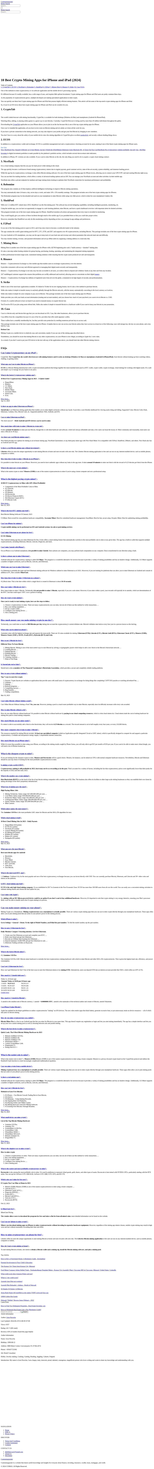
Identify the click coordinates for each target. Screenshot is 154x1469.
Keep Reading (6, 708)
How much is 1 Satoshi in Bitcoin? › (13, 998)
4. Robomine (29, 87)
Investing (4, 153)
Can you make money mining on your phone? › (21, 908)
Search (7, 4)
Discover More (6, 973)
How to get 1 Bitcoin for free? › (12, 640)
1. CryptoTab (5, 87)
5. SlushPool (38, 87)
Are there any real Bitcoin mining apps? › (15, 437)
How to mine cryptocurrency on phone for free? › (22, 1235)
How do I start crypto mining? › (12, 598)
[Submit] (24, 1312)
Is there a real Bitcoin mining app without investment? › (20, 448)
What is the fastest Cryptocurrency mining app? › (18, 375)
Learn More (5, 585)
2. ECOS (13, 87)
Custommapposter (7, 2)
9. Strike (71, 87)
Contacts (8, 1445)
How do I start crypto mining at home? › (15, 1246)
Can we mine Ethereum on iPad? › (13, 417)
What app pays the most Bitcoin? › (13, 849)
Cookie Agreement (11, 1443)
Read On (4, 362)
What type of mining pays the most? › (14, 787)
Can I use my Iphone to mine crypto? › (14, 1222)
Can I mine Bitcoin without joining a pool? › (16, 701)
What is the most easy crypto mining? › (14, 468)
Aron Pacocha (11, 1317)
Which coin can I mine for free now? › (14, 1179)
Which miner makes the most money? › (14, 809)
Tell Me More (6, 435)
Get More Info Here (8, 530)
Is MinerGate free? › (8, 1209)
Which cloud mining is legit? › (11, 818)
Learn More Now (7, 628)
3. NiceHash (21, 87)
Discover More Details (9, 373)
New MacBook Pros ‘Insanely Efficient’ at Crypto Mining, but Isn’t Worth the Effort (29, 150)
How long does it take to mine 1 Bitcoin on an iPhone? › (20, 459)
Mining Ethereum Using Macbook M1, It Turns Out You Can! (77, 150)
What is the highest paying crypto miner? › (19, 479)
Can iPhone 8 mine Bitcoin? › (11, 1007)
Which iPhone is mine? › (9, 919)
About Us (8, 1454)
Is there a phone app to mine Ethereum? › (15, 556)
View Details (5, 565)
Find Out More (6, 424)
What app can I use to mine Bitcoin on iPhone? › (18, 364)
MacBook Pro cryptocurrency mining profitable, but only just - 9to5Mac (122, 150)
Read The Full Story (8, 509)
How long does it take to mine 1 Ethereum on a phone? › (21, 578)
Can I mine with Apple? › (10, 895)
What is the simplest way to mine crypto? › (16, 1148)
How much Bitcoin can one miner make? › (16, 721)
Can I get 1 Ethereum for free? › (12, 966)
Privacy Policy (10, 1434)
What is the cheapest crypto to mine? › (17, 754)
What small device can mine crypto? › (14, 1117)
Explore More (6, 457)
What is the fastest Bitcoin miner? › (13, 952)
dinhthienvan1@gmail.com (14, 1452)
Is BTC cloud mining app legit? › (12, 884)
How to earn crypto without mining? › (14, 673)
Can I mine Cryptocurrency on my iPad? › (19, 353)
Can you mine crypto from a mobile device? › (17, 1066)
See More (4, 576)
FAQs (82, 87)
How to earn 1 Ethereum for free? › (13, 928)
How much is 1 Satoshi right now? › (13, 975)
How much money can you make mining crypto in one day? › (27, 620)
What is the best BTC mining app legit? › (15, 511)
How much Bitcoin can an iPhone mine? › (15, 741)
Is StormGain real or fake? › (11, 664)
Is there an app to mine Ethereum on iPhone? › (17, 406)
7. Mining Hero (55, 87)
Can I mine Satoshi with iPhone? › (13, 547)
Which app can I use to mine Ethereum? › (15, 567)
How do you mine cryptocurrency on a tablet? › (17, 1018)
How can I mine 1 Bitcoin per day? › (13, 587)
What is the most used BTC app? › (13, 873)
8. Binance (64, 87)
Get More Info (6, 1147)
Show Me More (6, 446)
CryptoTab (16, 124)
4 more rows (5, 992)
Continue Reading (7, 404)
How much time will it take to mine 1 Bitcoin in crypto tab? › (22, 426)
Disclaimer (8, 1456)
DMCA (7, 1432)
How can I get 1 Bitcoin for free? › (13, 1088)
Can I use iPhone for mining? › (12, 523)
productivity (84, 135)
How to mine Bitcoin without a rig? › (14, 710)
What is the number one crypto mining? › (15, 776)
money (97, 274)
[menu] (2, 8)
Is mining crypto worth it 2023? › (12, 765)
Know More (5, 807)
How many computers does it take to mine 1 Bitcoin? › (20, 730)
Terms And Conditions (12, 1441)
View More (5, 554)
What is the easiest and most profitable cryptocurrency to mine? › (24, 1169)
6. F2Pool (46, 87)
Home (3, 4)
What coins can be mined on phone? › (14, 630)
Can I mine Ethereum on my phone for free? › (17, 532)
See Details (5, 415)
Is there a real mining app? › (11, 1077)
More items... (5, 399)
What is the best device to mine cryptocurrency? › (18, 1029)
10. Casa (77, 87)
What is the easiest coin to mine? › (15, 1055)
